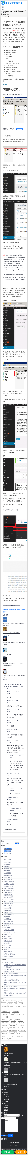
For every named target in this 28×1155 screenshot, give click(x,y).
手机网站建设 (12, 1027)
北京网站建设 (16, 1017)
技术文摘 (7, 917)
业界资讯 (8, 868)
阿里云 (10, 1038)
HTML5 (7, 864)
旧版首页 (6, 1110)
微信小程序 (4, 1027)
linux (9, 1000)
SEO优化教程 (9, 882)
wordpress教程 (16, 1011)
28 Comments (17, 605)
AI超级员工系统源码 (9, 963)
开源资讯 (6, 1105)
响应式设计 (8, 875)
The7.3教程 (4, 1006)
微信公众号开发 (9, 930)
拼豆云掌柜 (7, 945)
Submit (3, 1135)
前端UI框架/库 (9, 914)
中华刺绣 (7, 936)
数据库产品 (8, 877)
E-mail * (22, 1115)
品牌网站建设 (8, 893)
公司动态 (7, 860)
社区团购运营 (8, 952)
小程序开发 (6, 1096)
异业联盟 (7, 943)
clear (7, 1135)
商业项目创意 (8, 941)
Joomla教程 (7, 910)
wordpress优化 (12, 1008)
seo (19, 1000)
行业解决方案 (8, 921)
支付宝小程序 (8, 934)
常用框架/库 (8, 903)
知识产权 (7, 949)
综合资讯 (7, 871)
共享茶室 (3, 1017)
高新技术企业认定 (9, 956)
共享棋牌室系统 (8, 849)
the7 (16, 1003)
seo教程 (10, 1003)
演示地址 (5, 85)
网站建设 (19, 1033)
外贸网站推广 (13, 1025)
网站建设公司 (4, 1036)
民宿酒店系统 (7, 851)
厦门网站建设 (4, 1019)
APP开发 (3, 1000)
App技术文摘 (8, 886)
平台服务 (6, 1092)
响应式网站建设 (5, 1022)
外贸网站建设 (9, 890)
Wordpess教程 (9, 884)
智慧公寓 (7, 947)
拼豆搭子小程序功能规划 (10, 986)
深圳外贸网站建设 (13, 1030)
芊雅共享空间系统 (9, 954)
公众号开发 (6, 1099)
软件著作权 (4, 1038)
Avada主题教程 (8, 901)
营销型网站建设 (20, 1036)
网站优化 (12, 1033)
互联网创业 (8, 879)
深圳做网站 (4, 1030)
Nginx (15, 1000)
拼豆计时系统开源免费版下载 (11, 980)
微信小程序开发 (9, 932)
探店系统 (19, 1027)
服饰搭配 (9, 799)
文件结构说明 (19, 129)
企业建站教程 (9, 888)
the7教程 (18, 1006)
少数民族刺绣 (21, 1025)
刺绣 (9, 1017)
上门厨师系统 (7, 853)
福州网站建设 (4, 1033)
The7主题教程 (12, 605)
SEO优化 (4, 1003)
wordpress (4, 1008)
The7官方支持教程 (7, 654)
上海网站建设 (4, 1014)
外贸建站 (20, 1022)
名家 (11, 1019)
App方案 (7, 862)
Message (3, 1131)
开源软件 (7, 873)
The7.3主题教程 (9, 899)
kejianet (12, 758)
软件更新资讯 (9, 923)
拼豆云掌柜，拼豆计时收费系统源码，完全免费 (15, 1074)
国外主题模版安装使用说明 (10, 609)
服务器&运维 (8, 912)
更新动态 (7, 919)
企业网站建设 (19, 1014)
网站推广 (12, 1036)
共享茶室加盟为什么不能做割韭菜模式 (11, 633)
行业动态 (7, 925)
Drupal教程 (7, 908)
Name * (2, 1115)
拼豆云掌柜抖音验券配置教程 (11, 973)
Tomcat (24, 1006)
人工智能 (7, 928)
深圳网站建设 (22, 1030)
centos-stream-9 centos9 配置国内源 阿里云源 (13, 623)
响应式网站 (17, 1019)
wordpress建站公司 (6, 1011)
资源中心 (6, 1107)
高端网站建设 (8, 895)
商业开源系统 (8, 939)
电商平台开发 (8, 906)
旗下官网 (6, 1103)
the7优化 (11, 1006)
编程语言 (7, 866)
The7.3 (21, 1003)
